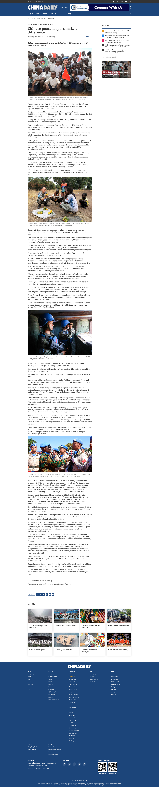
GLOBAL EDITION (38, 1)
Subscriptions (39, 766)
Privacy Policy (46, 768)
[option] (116, 69)
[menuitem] (64, 7)
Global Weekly (40, 18)
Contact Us (31, 766)
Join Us (46, 766)
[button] (105, 76)
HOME (31, 14)
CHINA (29, 1)
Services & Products (39, 763)
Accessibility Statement (34, 768)
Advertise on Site (51, 763)
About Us (30, 763)
